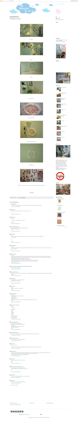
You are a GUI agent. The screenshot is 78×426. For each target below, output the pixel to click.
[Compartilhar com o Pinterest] (24, 197)
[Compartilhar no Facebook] (23, 197)
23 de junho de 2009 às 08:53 (15, 348)
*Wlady (12, 278)
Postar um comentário (14, 385)
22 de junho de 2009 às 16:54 (15, 290)
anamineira (13, 293)
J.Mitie (12, 234)
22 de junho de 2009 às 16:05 (15, 214)
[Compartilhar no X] (22, 197)
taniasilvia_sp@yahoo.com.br (60, 168)
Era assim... (63, 137)
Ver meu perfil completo (59, 19)
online (57, 22)
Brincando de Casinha (60, 225)
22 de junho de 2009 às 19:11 (15, 329)
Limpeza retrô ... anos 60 (63, 115)
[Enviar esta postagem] (18, 197)
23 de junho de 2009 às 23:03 (15, 371)
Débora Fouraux (13, 332)
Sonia (12, 380)
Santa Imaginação (14, 226)
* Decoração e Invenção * (61, 212)
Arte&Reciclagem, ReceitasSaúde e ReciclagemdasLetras (20, 266)
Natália (12, 217)
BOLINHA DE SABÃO (63, 99)
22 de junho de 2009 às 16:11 (15, 231)
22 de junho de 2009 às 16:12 (15, 242)
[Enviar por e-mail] (20, 197)
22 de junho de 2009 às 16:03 (15, 206)
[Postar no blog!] (21, 197)
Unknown (12, 245)
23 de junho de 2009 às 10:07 (15, 363)
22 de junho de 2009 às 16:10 (15, 223)
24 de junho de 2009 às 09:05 (15, 377)
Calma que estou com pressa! (16, 366)
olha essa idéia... (64, 87)
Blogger (48, 417)
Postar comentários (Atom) (16, 404)
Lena (11, 358)
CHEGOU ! (63, 131)
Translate (63, 41)
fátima (12, 209)
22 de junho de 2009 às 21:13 (15, 335)
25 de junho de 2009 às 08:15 (15, 383)
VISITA (62, 120)
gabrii (12, 343)
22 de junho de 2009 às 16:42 (15, 283)
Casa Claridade (59, 205)
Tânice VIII (63, 109)
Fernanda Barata (13, 322)
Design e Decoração (60, 198)
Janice (12, 286)
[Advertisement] (31, 394)
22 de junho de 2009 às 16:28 (15, 275)
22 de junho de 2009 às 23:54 (15, 340)
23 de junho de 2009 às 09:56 (15, 355)
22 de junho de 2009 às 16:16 (15, 263)
